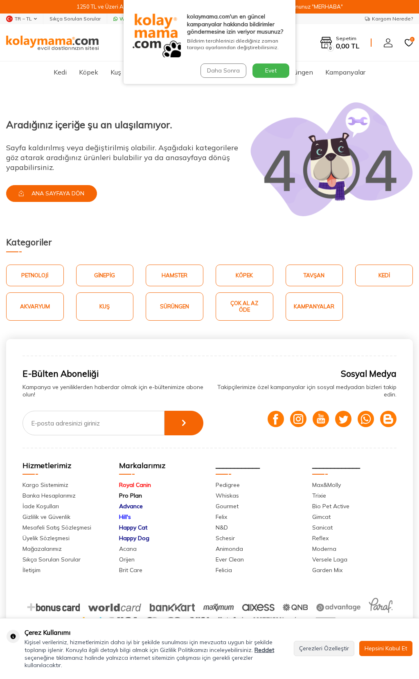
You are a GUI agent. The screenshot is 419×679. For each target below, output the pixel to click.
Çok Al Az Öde (244, 306)
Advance (131, 506)
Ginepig (104, 275)
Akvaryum (35, 306)
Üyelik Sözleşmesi (46, 538)
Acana (128, 548)
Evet (271, 70)
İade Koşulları (41, 506)
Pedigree (228, 485)
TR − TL (23, 19)
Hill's (125, 517)
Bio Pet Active (330, 506)
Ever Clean (230, 559)
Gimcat (321, 517)
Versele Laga (329, 559)
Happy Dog (134, 538)
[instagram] (298, 419)
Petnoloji (34, 275)
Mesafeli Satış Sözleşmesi (57, 527)
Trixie (319, 495)
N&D (222, 527)
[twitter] (343, 419)
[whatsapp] (366, 419)
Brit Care (130, 570)
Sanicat (322, 527)
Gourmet (227, 506)
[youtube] (321, 419)
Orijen (127, 559)
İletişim (32, 570)
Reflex (320, 538)
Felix (221, 517)
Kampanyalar (345, 72)
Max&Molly (326, 485)
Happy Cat (133, 527)
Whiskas (227, 495)
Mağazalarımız (42, 548)
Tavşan (314, 275)
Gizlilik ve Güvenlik (46, 517)
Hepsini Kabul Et (386, 648)
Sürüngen (299, 72)
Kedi (60, 72)
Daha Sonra (223, 70)
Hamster (174, 275)
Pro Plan (130, 495)
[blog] (388, 419)
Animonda (229, 548)
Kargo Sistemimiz (45, 485)
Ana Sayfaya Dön (57, 193)
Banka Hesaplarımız (49, 495)
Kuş (115, 72)
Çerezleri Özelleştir (324, 648)
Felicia (224, 570)
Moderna (324, 548)
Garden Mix (327, 570)
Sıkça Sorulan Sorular (75, 19)
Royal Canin (135, 485)
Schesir (225, 538)
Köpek (88, 72)
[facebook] (276, 419)
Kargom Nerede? (392, 19)
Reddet (264, 650)
